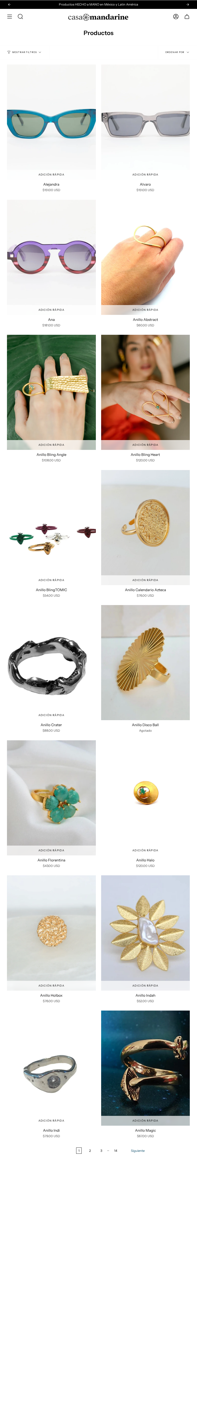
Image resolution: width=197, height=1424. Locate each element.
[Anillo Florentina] (51, 797)
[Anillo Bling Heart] (145, 392)
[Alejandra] (51, 122)
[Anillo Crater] (51, 662)
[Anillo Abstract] (145, 257)
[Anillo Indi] (51, 1068)
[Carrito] (186, 16)
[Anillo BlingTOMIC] (51, 527)
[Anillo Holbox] (51, 932)
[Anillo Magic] (145, 1068)
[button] (20, 16)
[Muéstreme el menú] (9, 16)
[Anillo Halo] (145, 797)
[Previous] (9, 4)
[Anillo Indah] (145, 932)
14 (115, 1151)
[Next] (187, 4)
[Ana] (51, 257)
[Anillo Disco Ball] (145, 662)
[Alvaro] (145, 122)
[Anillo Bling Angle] (51, 392)
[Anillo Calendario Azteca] (145, 527)
